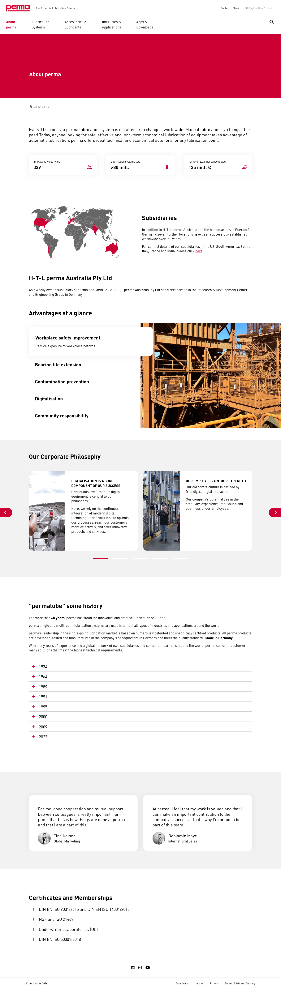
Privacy (214, 983)
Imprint (199, 983)
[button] (100, 558)
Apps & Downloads (144, 24)
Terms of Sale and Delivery (240, 983)
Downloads (182, 983)
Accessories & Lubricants (76, 24)
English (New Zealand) (260, 8)
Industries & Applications (111, 24)
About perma (11, 24)
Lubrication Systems (40, 24)
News (236, 8)
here (198, 251)
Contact (225, 8)
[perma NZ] (18, 8)
